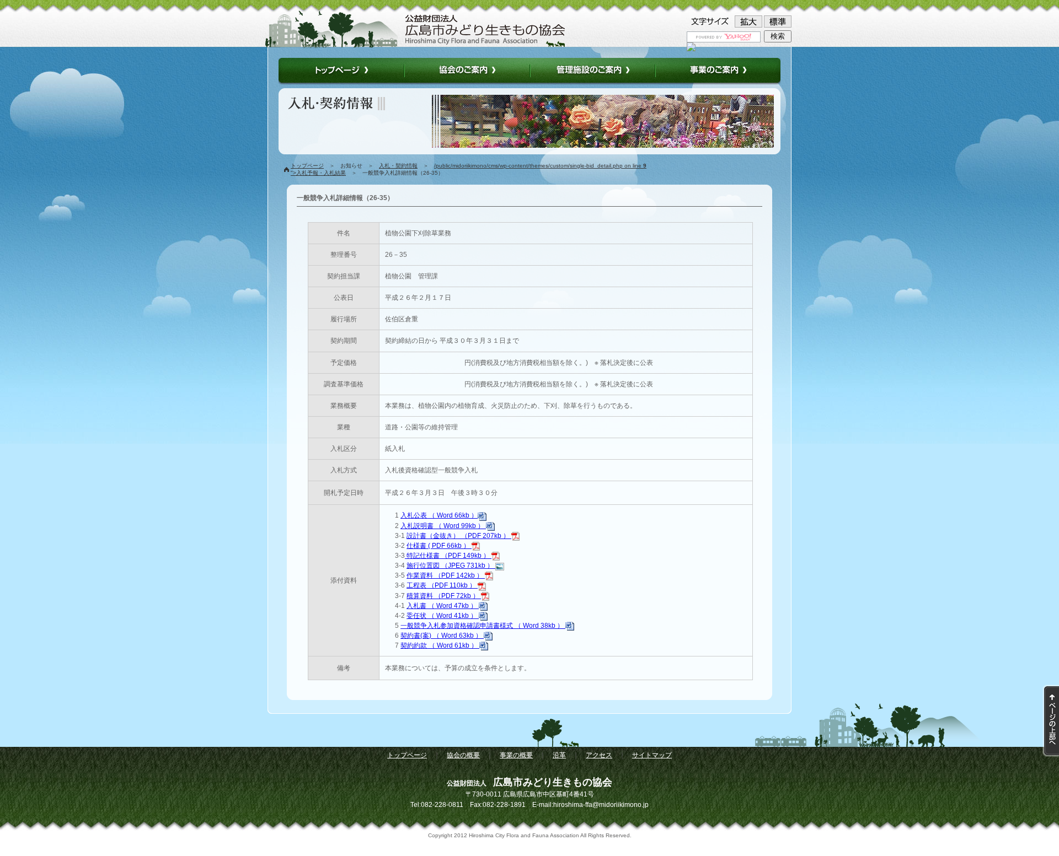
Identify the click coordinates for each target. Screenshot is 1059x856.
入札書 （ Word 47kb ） (443, 606)
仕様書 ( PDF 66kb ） (439, 546)
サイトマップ (652, 755)
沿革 (559, 755)
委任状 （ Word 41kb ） (443, 616)
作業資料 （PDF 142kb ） (446, 575)
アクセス (599, 755)
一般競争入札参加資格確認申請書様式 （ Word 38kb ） (482, 625)
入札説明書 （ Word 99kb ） (443, 526)
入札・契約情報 (398, 166)
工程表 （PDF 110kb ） (442, 585)
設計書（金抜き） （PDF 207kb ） (459, 536)
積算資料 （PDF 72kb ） (444, 596)
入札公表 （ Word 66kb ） (439, 515)
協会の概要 (463, 755)
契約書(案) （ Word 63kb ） (442, 635)
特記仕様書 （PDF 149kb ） (448, 555)
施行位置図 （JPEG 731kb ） (451, 565)
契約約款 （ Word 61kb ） (439, 645)
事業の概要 (516, 755)
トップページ (307, 166)
